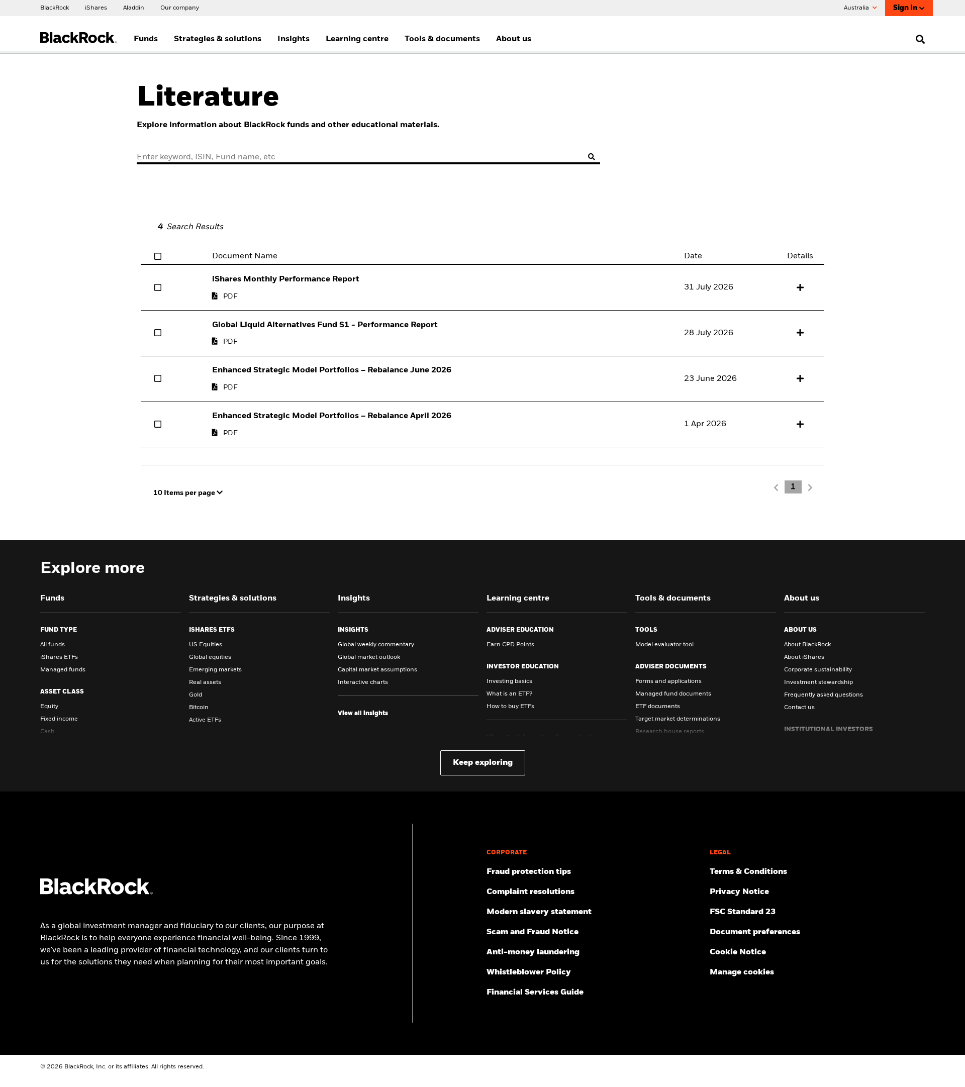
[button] (800, 287)
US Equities (205, 645)
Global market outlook (369, 657)
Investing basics (509, 681)
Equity (49, 707)
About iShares (804, 657)
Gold (195, 695)
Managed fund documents (673, 694)
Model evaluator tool (664, 645)
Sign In (905, 8)
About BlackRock (807, 645)
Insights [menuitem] (293, 39)
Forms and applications (668, 681)
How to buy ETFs (510, 707)
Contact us (799, 708)
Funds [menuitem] (146, 39)
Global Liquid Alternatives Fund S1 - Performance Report (325, 325)
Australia (857, 8)
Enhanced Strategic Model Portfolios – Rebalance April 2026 (331, 416)
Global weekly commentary (376, 645)
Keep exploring (483, 763)
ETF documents (657, 707)
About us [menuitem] (513, 39)
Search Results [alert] (190, 227)
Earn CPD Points (510, 645)
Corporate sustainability (818, 670)
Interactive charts (363, 682)
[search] (918, 39)
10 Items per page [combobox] (185, 493)
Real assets (205, 682)
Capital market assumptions (377, 670)
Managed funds (62, 670)
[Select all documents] (157, 256)
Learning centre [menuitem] (357, 39)
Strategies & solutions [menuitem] (217, 39)
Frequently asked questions (823, 695)
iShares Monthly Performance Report (285, 279)
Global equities (210, 657)
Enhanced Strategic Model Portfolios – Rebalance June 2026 (331, 370)
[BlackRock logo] (96, 892)
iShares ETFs (59, 657)
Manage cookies (742, 972)
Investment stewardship (818, 682)
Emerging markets (215, 670)
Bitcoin (199, 708)
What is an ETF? (509, 694)
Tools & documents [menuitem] (442, 39)
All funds (52, 645)
